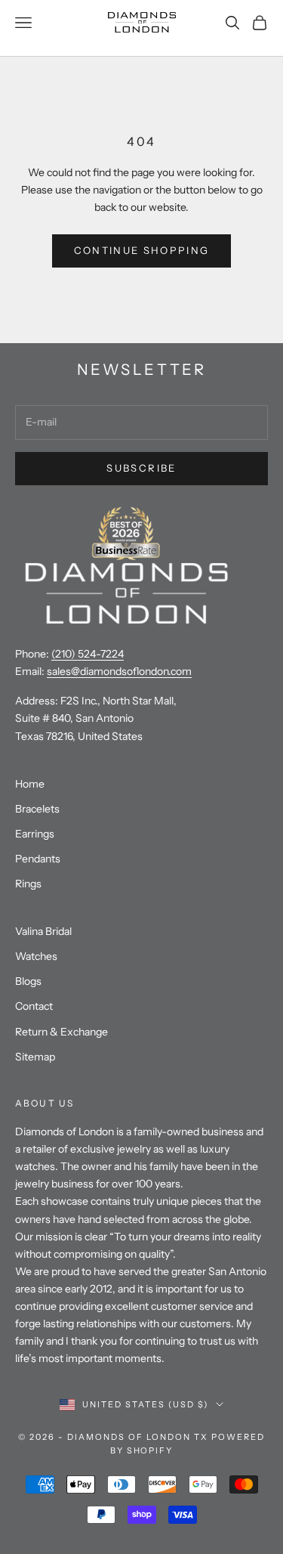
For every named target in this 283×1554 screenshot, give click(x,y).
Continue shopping (142, 250)
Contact (34, 1006)
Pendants (37, 858)
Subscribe (141, 468)
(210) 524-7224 (87, 654)
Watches (36, 956)
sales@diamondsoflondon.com (119, 671)
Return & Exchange (61, 1032)
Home (30, 784)
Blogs (28, 981)
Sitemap (35, 1056)
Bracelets (37, 809)
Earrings (34, 833)
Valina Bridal (43, 931)
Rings (28, 883)
